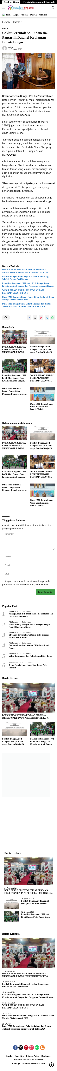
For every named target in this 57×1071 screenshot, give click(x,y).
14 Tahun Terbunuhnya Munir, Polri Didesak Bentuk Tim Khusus (29, 636)
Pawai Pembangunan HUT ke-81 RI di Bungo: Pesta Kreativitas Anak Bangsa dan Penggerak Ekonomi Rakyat (28, 284)
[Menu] (4, 7)
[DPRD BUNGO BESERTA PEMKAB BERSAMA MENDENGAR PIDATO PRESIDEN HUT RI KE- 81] (14, 337)
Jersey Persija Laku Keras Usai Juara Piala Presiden (28, 666)
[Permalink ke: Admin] (4, 48)
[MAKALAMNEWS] (20, 7)
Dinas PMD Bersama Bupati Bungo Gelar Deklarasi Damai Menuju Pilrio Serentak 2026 (28, 298)
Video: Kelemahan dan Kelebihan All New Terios (30, 656)
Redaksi (39, 1059)
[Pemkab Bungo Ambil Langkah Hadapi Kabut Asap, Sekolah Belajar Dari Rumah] (42, 337)
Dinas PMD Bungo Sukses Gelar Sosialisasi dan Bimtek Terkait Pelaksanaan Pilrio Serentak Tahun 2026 (26, 305)
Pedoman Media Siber (24, 1059)
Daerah (5, 28)
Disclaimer (46, 1056)
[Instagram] (31, 1047)
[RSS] (42, 1047)
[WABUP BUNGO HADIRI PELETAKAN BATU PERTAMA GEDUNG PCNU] (42, 366)
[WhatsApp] (37, 1047)
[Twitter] (20, 1047)
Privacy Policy (32, 1056)
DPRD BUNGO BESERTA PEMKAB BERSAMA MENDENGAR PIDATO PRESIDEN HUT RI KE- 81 (26, 271)
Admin (10, 47)
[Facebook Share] (29, 317)
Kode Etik (19, 1056)
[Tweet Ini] (35, 317)
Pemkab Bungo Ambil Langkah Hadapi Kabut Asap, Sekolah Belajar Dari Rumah (25, 277)
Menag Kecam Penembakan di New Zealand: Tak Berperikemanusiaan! (31, 615)
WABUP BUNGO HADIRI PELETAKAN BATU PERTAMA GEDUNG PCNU (23, 291)
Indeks (9, 1056)
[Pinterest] (26, 1047)
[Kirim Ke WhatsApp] (52, 317)
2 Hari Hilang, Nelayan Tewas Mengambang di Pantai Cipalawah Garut (29, 625)
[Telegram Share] (47, 317)
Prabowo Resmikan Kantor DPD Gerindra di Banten (29, 646)
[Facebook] (15, 1047)
